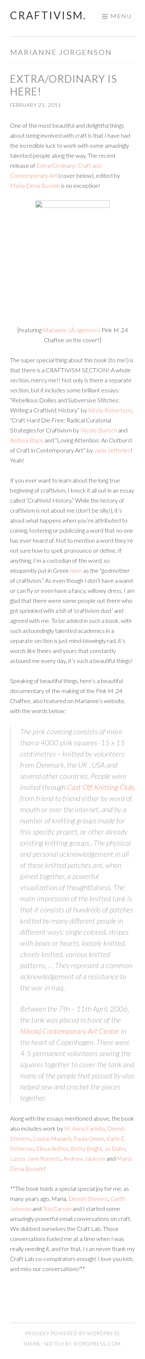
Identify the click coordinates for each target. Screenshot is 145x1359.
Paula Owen (89, 1138)
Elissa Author (52, 1148)
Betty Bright (86, 1148)
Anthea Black (27, 440)
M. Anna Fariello (84, 1128)
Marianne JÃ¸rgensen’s (71, 329)
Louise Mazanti (52, 1138)
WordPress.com (96, 1344)
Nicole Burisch (98, 430)
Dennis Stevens (88, 1198)
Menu (121, 15)
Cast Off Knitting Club (100, 787)
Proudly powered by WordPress (72, 1333)
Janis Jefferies (112, 450)
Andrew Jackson (84, 1158)
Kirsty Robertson (110, 410)
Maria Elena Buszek (35, 185)
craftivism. (48, 15)
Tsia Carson (57, 1208)
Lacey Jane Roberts (35, 1158)
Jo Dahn (114, 1148)
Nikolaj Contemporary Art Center (69, 1030)
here (76, 570)
